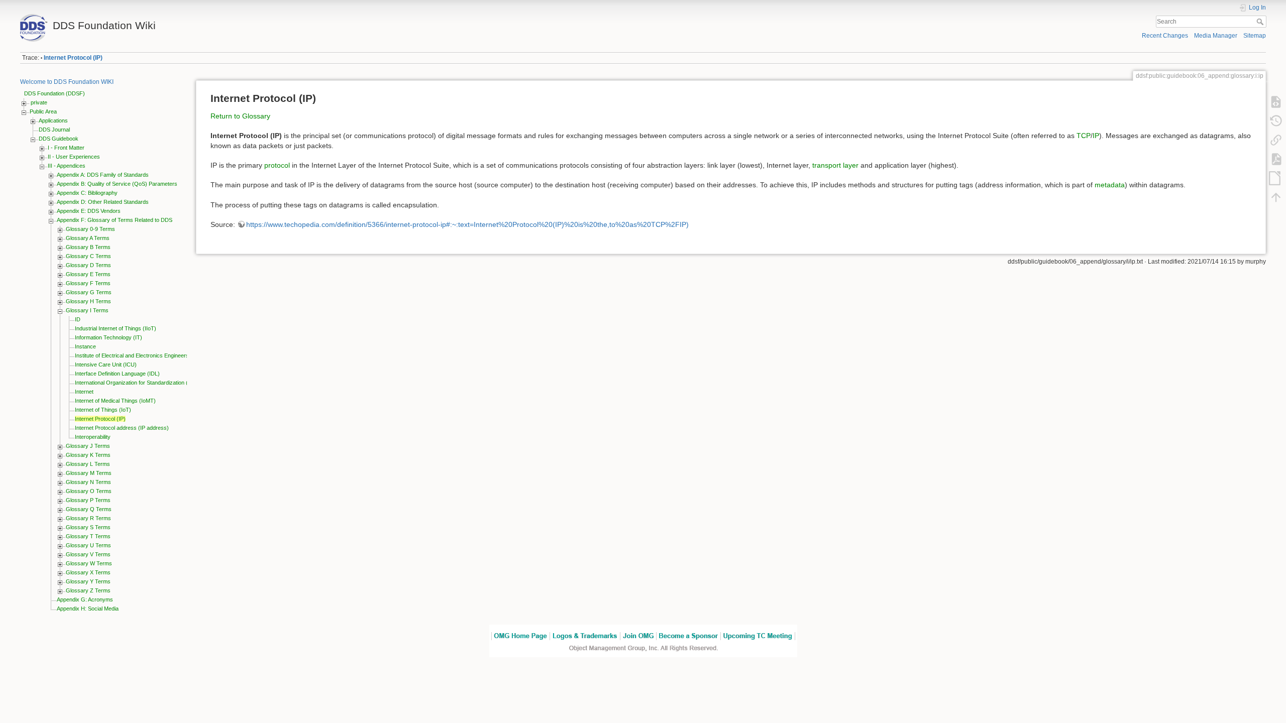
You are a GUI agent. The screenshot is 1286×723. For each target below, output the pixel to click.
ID (77, 319)
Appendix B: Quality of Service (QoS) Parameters (117, 184)
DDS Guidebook (58, 139)
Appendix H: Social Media (88, 609)
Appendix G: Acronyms (85, 599)
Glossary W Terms (89, 563)
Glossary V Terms (88, 554)
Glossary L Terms (88, 464)
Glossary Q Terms (89, 509)
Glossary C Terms (88, 256)
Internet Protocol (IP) (73, 57)
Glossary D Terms (88, 265)
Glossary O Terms (89, 491)
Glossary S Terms (88, 527)
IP (1096, 136)
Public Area (43, 111)
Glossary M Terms (89, 473)
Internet (84, 392)
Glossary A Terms (88, 238)
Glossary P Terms (88, 500)
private (39, 102)
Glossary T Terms (88, 536)
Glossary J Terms (88, 446)
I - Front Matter (66, 148)
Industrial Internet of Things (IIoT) (115, 328)
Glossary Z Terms (88, 590)
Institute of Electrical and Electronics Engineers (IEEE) (140, 355)
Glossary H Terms (88, 301)
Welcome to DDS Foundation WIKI (67, 81)
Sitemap (1254, 35)
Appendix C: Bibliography (87, 193)
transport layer (835, 165)
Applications (53, 120)
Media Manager (1215, 35)
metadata (1110, 185)
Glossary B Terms (88, 247)
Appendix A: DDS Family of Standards (103, 175)
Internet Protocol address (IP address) (122, 428)
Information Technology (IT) (108, 337)
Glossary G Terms (89, 292)
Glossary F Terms (88, 283)
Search (1261, 21)
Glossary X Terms (88, 572)
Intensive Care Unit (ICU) (106, 365)
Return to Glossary (240, 116)
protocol (277, 165)
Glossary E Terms (88, 274)
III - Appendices (66, 166)
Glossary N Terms (88, 482)
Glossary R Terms (88, 518)
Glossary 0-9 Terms (90, 229)
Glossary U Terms (88, 545)
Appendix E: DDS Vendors (89, 211)
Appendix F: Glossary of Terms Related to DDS (114, 220)
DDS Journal (54, 130)
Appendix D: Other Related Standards (103, 202)
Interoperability (93, 437)
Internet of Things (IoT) (103, 410)
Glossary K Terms (88, 455)
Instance (85, 346)
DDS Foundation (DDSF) (54, 93)
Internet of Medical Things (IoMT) (115, 401)
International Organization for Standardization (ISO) (137, 383)
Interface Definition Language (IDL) (117, 374)
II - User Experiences (74, 157)
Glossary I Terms (87, 310)
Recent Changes (1165, 35)
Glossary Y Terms (88, 581)
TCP (1084, 136)
